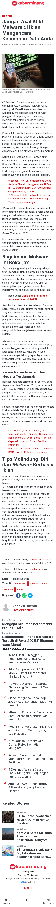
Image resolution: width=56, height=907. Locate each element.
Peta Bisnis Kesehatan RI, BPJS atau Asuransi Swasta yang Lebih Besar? (30, 730)
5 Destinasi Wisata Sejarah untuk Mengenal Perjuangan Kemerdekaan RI (28, 773)
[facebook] (18, 595)
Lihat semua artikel (23, 609)
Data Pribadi (19, 583)
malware (8, 589)
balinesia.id (37, 568)
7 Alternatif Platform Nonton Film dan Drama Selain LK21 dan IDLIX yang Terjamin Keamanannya (29, 199)
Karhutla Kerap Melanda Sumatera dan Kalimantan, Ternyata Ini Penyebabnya (34, 836)
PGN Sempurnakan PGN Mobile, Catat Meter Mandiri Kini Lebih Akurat (28, 673)
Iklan (44, 583)
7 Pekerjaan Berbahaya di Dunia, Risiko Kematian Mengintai (26, 744)
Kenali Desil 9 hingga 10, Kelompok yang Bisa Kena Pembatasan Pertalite (26, 658)
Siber (20, 589)
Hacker (34, 583)
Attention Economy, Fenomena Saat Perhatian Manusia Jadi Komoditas (30, 715)
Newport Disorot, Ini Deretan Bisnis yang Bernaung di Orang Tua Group (29, 687)
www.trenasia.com (41, 559)
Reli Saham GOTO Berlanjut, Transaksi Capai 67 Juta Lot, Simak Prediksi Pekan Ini (30, 441)
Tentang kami (28, 871)
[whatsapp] (24, 595)
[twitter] (30, 595)
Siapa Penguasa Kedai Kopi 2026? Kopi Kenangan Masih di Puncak (30, 701)
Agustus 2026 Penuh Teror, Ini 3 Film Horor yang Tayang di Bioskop (29, 787)
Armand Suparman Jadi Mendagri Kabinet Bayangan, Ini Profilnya (30, 758)
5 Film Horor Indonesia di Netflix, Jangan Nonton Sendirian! (34, 819)
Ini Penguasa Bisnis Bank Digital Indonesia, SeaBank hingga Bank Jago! (34, 853)
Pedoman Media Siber (28, 875)
